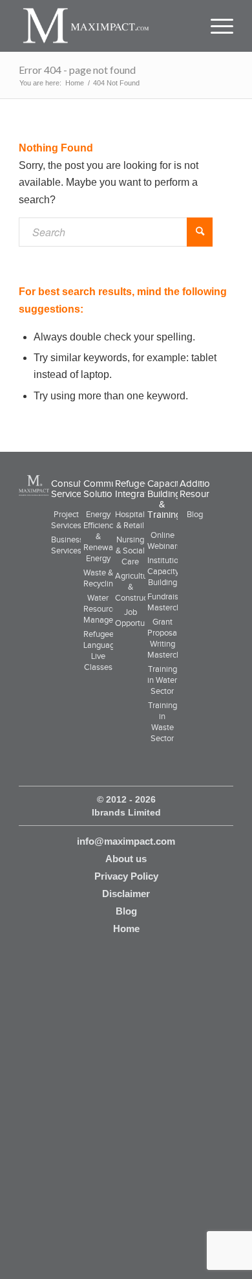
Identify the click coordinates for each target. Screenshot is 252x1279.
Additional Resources (202, 488)
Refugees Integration (137, 488)
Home (126, 928)
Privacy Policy (126, 876)
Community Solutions (107, 488)
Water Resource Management (107, 609)
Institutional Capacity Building (168, 571)
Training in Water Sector (162, 680)
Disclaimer (126, 893)
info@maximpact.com (126, 841)
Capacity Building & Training (165, 499)
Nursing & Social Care (130, 550)
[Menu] (215, 26)
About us (126, 858)
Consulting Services (73, 488)
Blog (195, 514)
